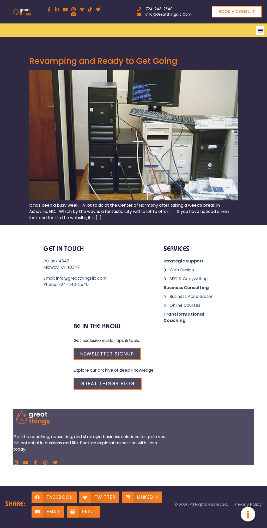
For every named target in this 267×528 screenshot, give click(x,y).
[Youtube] (25, 462)
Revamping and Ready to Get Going (103, 61)
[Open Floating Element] (248, 514)
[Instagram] (45, 462)
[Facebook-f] (35, 462)
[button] (260, 30)
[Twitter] (55, 462)
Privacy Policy (248, 504)
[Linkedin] (15, 462)
